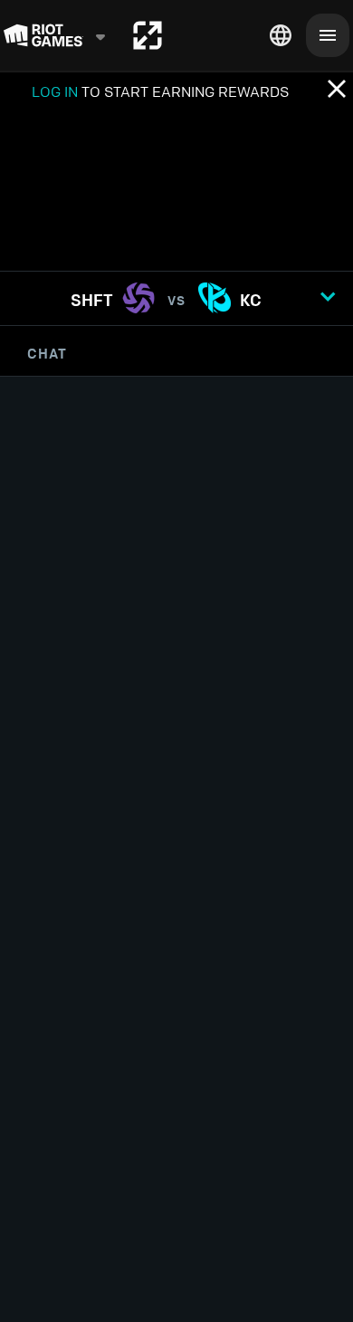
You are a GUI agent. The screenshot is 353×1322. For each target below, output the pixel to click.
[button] (176, 299)
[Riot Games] (55, 35)
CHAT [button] (47, 353)
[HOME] (147, 35)
